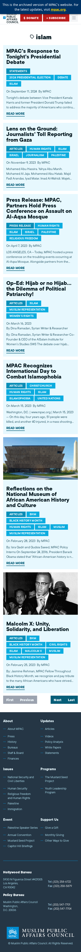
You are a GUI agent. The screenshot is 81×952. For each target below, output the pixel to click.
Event (7, 819)
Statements (52, 753)
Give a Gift (51, 828)
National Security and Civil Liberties (21, 779)
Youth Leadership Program (55, 790)
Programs (48, 769)
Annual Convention (19, 835)
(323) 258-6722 (59, 882)
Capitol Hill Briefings (20, 846)
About (8, 721)
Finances (13, 759)
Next (57, 700)
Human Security (17, 789)
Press (11, 736)
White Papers (53, 748)
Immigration (15, 809)
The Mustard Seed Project (56, 779)
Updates (47, 721)
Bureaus (13, 748)
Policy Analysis (54, 742)
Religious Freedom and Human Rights (19, 796)
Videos (49, 736)
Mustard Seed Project (21, 841)
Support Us (49, 819)
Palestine (13, 803)
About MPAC (16, 729)
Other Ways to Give (57, 841)
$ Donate (31, 18)
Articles (49, 729)
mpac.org (58, 9)
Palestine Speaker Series (23, 828)
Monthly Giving (54, 835)
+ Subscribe (56, 18)
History (12, 742)
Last (71, 700)
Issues (8, 769)
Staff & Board (15, 753)
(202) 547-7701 (59, 904)
